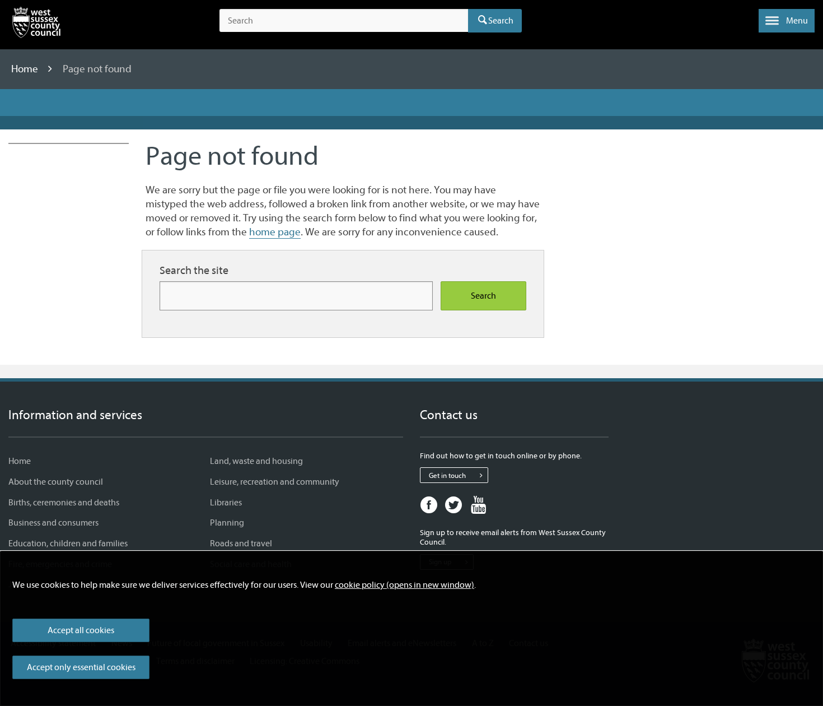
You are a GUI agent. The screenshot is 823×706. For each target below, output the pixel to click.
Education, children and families (68, 543)
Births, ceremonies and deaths (63, 503)
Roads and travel (241, 543)
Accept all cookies (81, 630)
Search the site (194, 270)
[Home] (36, 24)
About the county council (55, 482)
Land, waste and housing (256, 461)
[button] (787, 20)
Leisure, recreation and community (274, 482)
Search (500, 21)
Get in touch (447, 475)
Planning (227, 523)
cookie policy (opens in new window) (404, 585)
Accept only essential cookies (81, 667)
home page (275, 232)
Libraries (226, 503)
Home (25, 69)
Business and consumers (53, 523)
